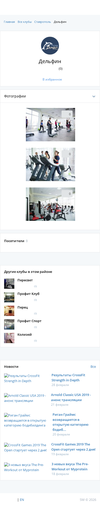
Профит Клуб (28, 293)
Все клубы (25, 22)
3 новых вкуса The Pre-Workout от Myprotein (70, 466)
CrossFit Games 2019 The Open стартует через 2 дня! (73, 447)
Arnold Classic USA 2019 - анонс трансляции (71, 397)
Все (93, 366)
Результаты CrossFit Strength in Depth (68, 377)
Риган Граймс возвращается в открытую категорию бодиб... (70, 422)
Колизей (24, 334)
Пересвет (25, 280)
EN (22, 499)
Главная (9, 22)
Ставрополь (42, 22)
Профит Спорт (29, 321)
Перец (22, 307)
